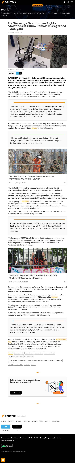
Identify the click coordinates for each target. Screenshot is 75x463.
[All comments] (3, 460)
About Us (4, 438)
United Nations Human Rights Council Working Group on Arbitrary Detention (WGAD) (31, 360)
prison (33, 364)
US (23, 353)
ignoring (25, 201)
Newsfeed (17, 353)
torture (11, 364)
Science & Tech (44, 421)
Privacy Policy (44, 438)
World (10, 353)
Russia (18, 421)
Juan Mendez (29, 353)
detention (59, 360)
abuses (54, 297)
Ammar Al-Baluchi (49, 353)
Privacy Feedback (55, 438)
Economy (26, 421)
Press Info (11, 438)
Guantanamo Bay (28, 356)
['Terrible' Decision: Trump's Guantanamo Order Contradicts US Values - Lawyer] (37, 161)
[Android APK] (7, 446)
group (34, 128)
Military (35, 421)
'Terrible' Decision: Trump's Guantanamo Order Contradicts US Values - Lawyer (31, 177)
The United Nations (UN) (15, 356)
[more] (65, 183)
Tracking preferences (7, 441)
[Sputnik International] (9, 4)
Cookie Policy (35, 438)
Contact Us (27, 438)
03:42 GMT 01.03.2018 (15, 33)
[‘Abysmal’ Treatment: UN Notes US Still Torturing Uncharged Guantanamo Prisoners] (37, 260)
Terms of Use (19, 438)
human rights (18, 364)
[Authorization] (64, 2)
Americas (11, 421)
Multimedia (55, 421)
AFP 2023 (12, 69)
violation (27, 364)
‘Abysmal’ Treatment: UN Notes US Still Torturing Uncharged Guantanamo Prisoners (33, 276)
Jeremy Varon (38, 353)
